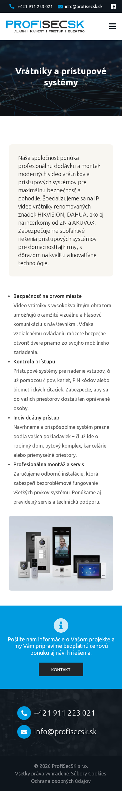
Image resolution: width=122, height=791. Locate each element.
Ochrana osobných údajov (60, 781)
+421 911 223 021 (35, 6)
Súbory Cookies (88, 773)
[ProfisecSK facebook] (113, 6)
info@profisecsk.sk (84, 6)
